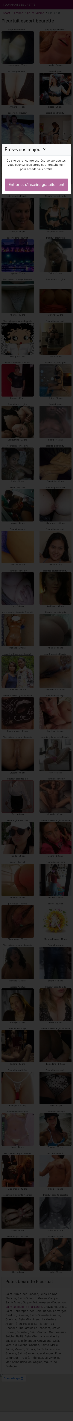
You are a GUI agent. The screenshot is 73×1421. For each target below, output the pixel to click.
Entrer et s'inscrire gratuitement (36, 184)
